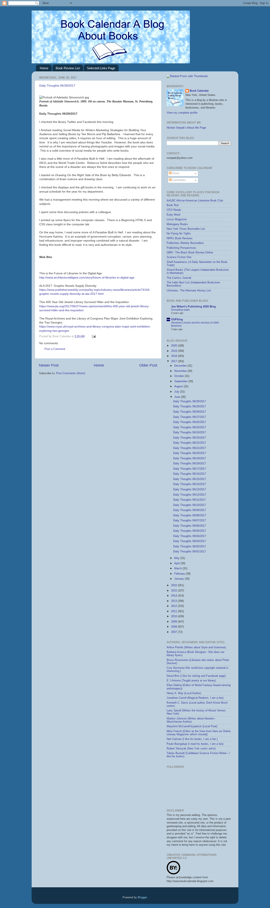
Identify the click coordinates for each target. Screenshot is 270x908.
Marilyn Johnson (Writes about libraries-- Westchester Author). (191, 720)
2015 (174, 590)
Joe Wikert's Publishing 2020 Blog (193, 306)
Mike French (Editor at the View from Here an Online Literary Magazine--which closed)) (199, 733)
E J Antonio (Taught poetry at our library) (191, 680)
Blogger (142, 897)
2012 (174, 606)
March (178, 568)
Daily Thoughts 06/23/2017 (189, 437)
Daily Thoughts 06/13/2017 (189, 489)
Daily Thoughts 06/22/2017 (189, 442)
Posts (175, 173)
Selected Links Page (101, 68)
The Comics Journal (179, 277)
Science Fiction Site (179, 257)
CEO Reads (174, 209)
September (181, 381)
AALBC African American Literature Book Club (195, 200)
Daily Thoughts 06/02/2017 (189, 546)
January (179, 578)
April (177, 563)
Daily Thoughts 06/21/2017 (189, 448)
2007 (174, 632)
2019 (174, 350)
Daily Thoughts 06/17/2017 (189, 468)
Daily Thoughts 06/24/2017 (189, 432)
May (177, 558)
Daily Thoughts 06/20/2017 (189, 453)
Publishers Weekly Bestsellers (185, 243)
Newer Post (49, 365)
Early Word (173, 214)
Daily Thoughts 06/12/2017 (189, 494)
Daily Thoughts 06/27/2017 (189, 417)
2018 (174, 356)
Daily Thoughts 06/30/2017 (189, 401)
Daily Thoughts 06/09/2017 (189, 510)
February (180, 573)
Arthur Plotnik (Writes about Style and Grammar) (196, 647)
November (181, 371)
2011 (174, 611)
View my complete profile (182, 112)
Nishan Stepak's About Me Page (186, 127)
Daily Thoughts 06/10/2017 (189, 505)
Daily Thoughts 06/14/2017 (189, 484)
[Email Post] (93, 336)
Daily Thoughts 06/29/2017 (189, 406)
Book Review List (68, 68)
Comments (178, 180)
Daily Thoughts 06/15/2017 (189, 479)
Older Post (148, 365)
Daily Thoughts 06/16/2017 (189, 473)
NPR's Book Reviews (180, 238)
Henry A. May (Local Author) (184, 693)
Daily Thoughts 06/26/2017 (189, 422)
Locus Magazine (177, 219)
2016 (174, 585)
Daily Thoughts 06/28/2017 (57, 85)
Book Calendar (199, 90)
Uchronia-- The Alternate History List (189, 290)
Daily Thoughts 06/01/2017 (189, 551)
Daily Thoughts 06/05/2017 (189, 530)
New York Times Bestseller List (186, 228)
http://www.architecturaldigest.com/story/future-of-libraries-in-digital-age (86, 277)
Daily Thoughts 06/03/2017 (189, 541)
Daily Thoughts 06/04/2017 (189, 536)
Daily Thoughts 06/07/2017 (189, 520)
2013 (174, 600)
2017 (174, 361)
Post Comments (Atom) (70, 373)
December (181, 365)
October (179, 376)
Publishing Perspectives (181, 247)
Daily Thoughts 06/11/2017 (189, 499)
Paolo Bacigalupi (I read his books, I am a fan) (195, 743)
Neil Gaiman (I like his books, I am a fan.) (192, 739)
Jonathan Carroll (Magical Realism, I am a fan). (195, 697)
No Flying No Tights (179, 233)
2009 (174, 621)
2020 (174, 345)
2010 (174, 616)
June (177, 397)
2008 (174, 626)
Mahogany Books (177, 224)
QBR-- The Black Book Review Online (190, 252)
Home (44, 68)
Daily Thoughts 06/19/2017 (189, 458)
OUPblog (177, 319)
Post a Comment (55, 349)
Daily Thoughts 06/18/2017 (189, 463)
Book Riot (173, 205)
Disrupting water (180, 309)
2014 (174, 595)
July (177, 391)
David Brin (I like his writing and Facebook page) (196, 675)
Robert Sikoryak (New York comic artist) (191, 748)
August (179, 386)
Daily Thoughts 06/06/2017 (189, 525)
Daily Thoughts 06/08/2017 (189, 515)
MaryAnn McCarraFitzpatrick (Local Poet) (192, 726)
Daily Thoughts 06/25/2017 (189, 427)
